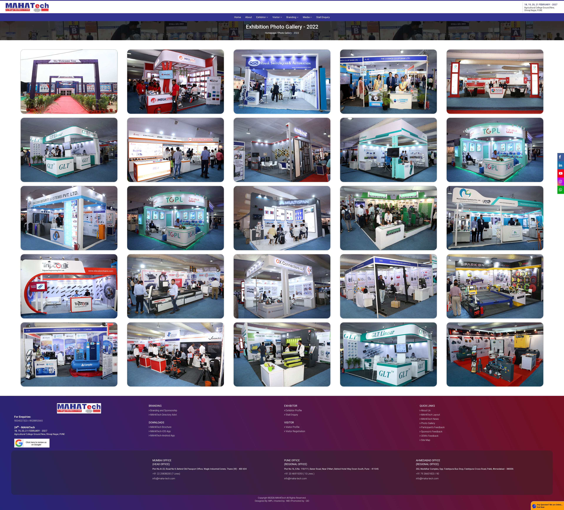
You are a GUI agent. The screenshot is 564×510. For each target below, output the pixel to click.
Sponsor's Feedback (431, 431)
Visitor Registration (295, 431)
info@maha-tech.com (163, 478)
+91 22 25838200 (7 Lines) (166, 473)
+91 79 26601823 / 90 (427, 473)
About (248, 17)
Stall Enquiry (323, 17)
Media (306, 17)
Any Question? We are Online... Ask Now (550, 506)
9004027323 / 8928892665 (28, 420)
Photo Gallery (428, 423)
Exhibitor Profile (293, 410)
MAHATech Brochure (160, 427)
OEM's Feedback (429, 435)
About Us (425, 410)
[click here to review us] (79, 443)
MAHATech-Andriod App (162, 435)
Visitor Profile (292, 427)
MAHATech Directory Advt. (163, 414)
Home (237, 17)
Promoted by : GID (300, 501)
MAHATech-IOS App (160, 431)
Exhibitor (261, 17)
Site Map (425, 440)
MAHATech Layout (430, 414)
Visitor (276, 17)
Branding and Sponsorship (163, 410)
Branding (291, 17)
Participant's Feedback (433, 427)
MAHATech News (430, 419)
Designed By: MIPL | (264, 501)
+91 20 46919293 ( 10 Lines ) (299, 473)
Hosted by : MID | (282, 501)
